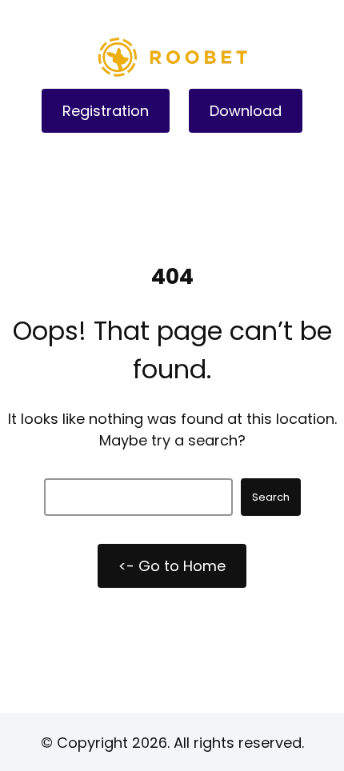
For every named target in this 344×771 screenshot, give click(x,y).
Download (246, 111)
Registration (105, 111)
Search (271, 497)
